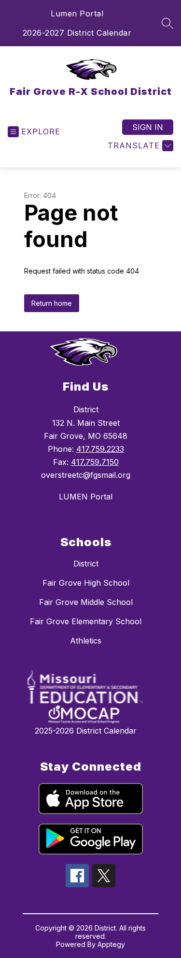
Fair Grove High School (85, 583)
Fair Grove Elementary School (85, 621)
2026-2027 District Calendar (77, 33)
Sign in (147, 127)
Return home (51, 303)
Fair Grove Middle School (86, 602)
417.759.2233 (100, 449)
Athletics (85, 640)
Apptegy (111, 944)
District (85, 563)
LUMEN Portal (85, 496)
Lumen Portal (77, 13)
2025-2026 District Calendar (86, 730)
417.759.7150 (95, 462)
